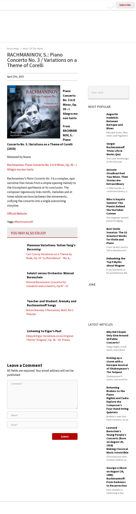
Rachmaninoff (24, 221)
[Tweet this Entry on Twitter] (73, 507)
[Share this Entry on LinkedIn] (84, 507)
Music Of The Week (33, 48)
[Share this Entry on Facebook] (62, 508)
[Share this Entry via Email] (40, 507)
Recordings (13, 48)
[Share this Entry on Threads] (95, 507)
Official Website (17, 213)
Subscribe (125, 5)
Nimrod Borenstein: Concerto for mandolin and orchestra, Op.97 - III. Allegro (47, 286)
